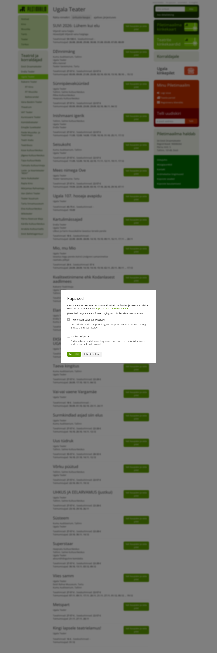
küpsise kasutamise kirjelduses (112, 308)
